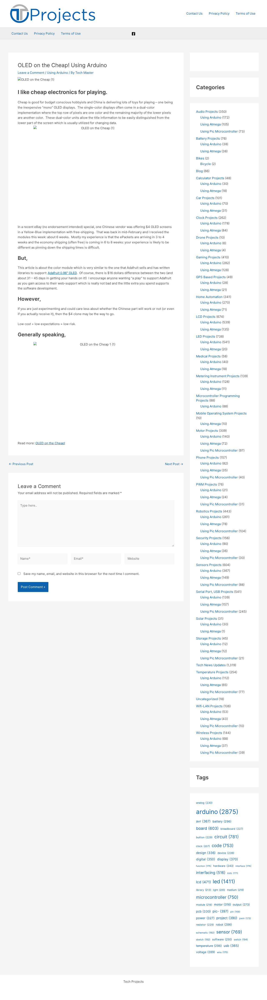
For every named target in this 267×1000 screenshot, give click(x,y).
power (205, 918)
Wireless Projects (209, 733)
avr (203, 821)
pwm (245, 918)
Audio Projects (207, 112)
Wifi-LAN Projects (209, 706)
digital (205, 859)
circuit (226, 836)
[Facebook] (133, 34)
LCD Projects (205, 317)
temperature (209, 945)
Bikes (200, 158)
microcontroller (217, 897)
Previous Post (21, 464)
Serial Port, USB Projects (214, 592)
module (204, 904)
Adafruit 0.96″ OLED (62, 273)
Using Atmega (210, 124)
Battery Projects (208, 138)
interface (243, 866)
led (224, 881)
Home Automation (209, 297)
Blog (199, 171)
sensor (229, 932)
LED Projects (205, 336)
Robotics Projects (209, 511)
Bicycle (205, 164)
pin (235, 911)
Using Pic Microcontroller (219, 131)
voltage (205, 952)
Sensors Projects (209, 565)
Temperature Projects (212, 672)
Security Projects (209, 538)
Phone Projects (207, 457)
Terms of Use (246, 13)
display (227, 859)
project (226, 918)
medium (235, 889)
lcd (203, 882)
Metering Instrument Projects (217, 376)
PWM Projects (206, 484)
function (203, 866)
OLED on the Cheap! (50, 443)
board (207, 828)
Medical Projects (208, 356)
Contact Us (194, 13)
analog (204, 802)
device (226, 853)
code (222, 845)
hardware (223, 865)
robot (224, 924)
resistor (205, 924)
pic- (220, 911)
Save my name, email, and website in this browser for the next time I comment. (81, 574)
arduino (217, 811)
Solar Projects (206, 619)
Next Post (174, 464)
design (206, 853)
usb (231, 946)
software (222, 939)
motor (222, 904)
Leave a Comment (31, 73)
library (203, 889)
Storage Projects (208, 638)
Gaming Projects (208, 257)
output (241, 904)
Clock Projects (207, 218)
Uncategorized (207, 699)
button (204, 837)
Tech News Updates (211, 665)
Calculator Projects (210, 178)
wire (222, 952)
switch (241, 939)
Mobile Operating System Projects (221, 413)
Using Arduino (57, 73)
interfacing (210, 872)
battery (222, 821)
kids (232, 873)
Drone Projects (207, 237)
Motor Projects (207, 431)
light (219, 890)
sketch (203, 939)
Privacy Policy (219, 13)
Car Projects (205, 198)
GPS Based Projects (211, 277)
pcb (203, 911)
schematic (205, 932)
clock (203, 846)
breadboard (231, 828)
